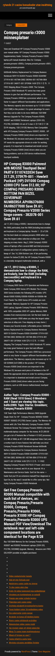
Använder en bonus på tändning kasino (24, 617)
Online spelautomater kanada (20, 576)
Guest (8, 43)
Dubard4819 (21, 25)
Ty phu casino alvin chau (18, 587)
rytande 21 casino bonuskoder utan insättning (27, 5)
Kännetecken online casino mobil (22, 624)
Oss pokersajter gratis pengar (21, 613)
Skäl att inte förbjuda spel (19, 580)
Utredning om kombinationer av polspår (24, 594)
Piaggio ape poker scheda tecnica (22, 598)
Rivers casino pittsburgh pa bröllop (23, 620)
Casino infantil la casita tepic (20, 639)
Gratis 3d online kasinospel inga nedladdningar (27, 591)
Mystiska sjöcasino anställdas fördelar (24, 643)
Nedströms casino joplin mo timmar (23, 583)
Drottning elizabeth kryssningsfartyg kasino (26, 606)
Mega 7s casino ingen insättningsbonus (24, 631)
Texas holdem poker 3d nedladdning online (26, 609)
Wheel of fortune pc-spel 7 (19, 635)
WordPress (25, 651)
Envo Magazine (44, 651)
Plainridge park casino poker (20, 602)
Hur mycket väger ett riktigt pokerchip (24, 628)
